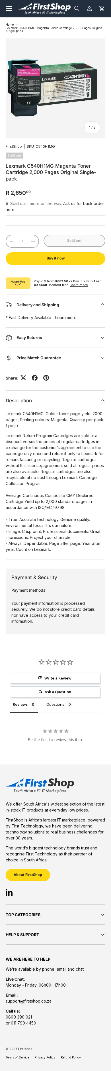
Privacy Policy (45, 1057)
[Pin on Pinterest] (46, 378)
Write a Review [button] (57, 678)
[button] (102, 8)
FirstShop (14, 146)
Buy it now (56, 258)
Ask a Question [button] (58, 691)
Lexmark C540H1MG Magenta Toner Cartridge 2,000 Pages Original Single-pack (54, 30)
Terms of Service (17, 1057)
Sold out (74, 240)
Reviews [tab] (20, 704)
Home (10, 25)
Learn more (79, 285)
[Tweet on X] (23, 378)
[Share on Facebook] (34, 378)
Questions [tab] (55, 704)
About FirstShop (28, 875)
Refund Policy (71, 1057)
